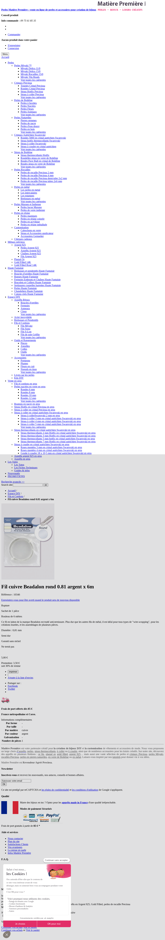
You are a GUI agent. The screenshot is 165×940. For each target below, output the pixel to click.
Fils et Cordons (15, 496)
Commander (14, 34)
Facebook (13, 686)
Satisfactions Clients (18, 844)
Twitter (11, 689)
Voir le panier (30, 927)
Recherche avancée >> (12, 481)
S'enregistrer (14, 45)
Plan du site (13, 841)
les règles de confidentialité (55, 789)
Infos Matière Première (19, 853)
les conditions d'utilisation (85, 789)
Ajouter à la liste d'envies (20, 677)
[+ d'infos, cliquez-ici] (41, 823)
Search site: (7, 484)
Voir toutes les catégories (33, 80)
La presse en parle (17, 850)
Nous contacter (15, 838)
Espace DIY (14, 493)
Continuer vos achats (12, 927)
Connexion (13, 48)
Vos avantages (15, 847)
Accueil (5, 57)
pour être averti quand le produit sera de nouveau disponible (40, 600)
